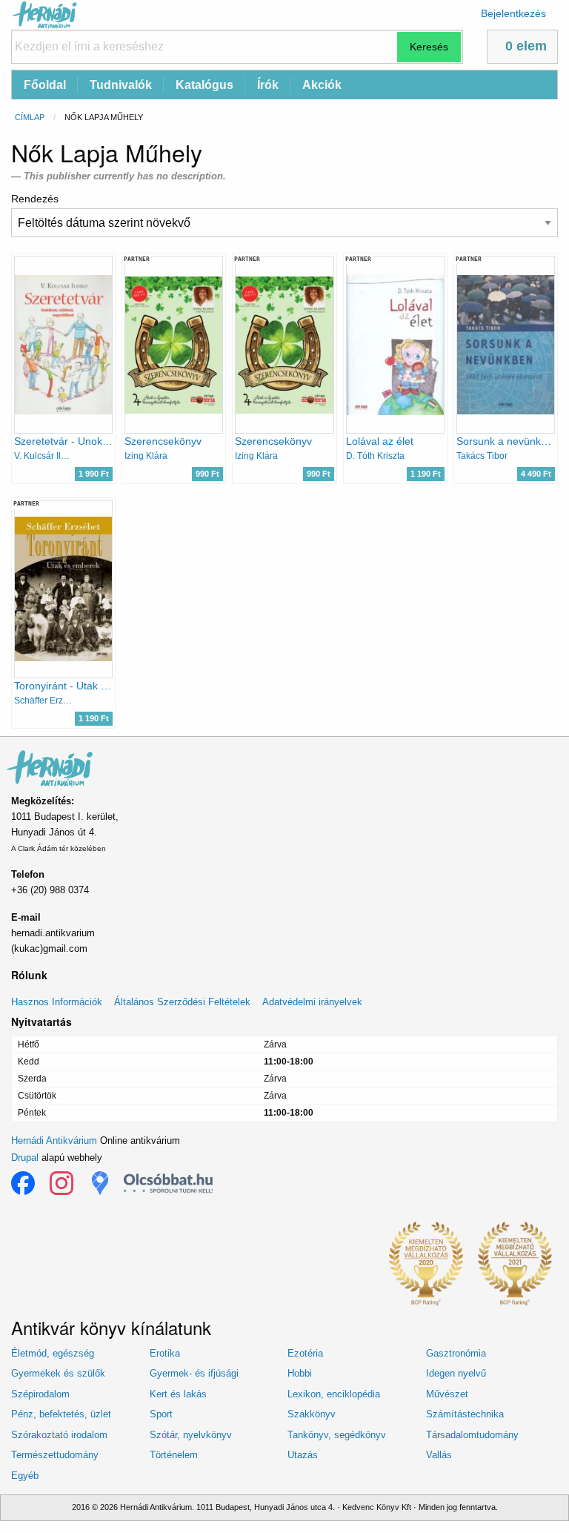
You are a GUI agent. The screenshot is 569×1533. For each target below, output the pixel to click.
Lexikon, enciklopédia (333, 1394)
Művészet (447, 1394)
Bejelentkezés (513, 13)
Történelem (174, 1454)
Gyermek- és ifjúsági (194, 1373)
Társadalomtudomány (472, 1434)
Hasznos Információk (56, 1001)
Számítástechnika (465, 1414)
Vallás (439, 1454)
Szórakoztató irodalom (59, 1434)
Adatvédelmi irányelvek (312, 1001)
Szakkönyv (311, 1414)
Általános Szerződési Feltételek (182, 1001)
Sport (161, 1414)
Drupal (25, 1157)
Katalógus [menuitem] (204, 85)
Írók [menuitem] (268, 85)
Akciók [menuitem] (322, 85)
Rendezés (35, 199)
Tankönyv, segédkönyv (336, 1434)
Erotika (165, 1353)
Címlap (29, 117)
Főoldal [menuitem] (45, 85)
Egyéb (25, 1475)
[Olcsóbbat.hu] (168, 1183)
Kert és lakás (178, 1394)
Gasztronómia (456, 1353)
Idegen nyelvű (456, 1373)
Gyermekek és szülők (58, 1373)
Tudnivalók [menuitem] (121, 85)
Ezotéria (305, 1353)
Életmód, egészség (52, 1353)
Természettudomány (55, 1454)
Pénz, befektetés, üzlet (61, 1414)
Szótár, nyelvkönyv (191, 1434)
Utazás (302, 1454)
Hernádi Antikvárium (54, 1140)
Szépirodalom (40, 1394)
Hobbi (299, 1373)
